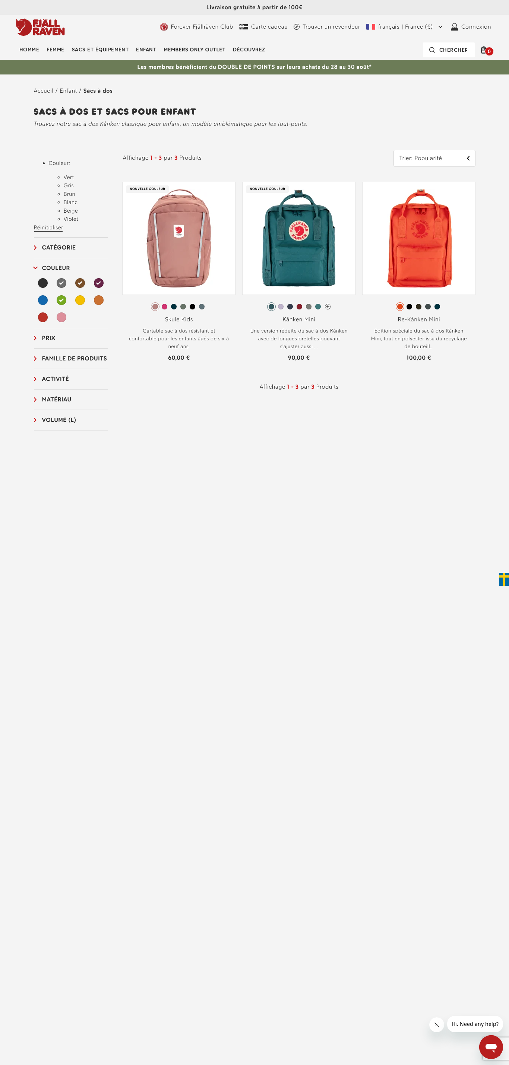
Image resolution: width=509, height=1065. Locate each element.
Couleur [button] (56, 267)
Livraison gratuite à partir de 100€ (254, 7)
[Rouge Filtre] (43, 317)
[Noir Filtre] (43, 283)
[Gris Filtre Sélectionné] (61, 283)
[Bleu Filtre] (43, 300)
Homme (29, 50)
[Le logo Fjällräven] (40, 27)
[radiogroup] (178, 306)
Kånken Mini (299, 319)
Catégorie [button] (59, 247)
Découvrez (249, 50)
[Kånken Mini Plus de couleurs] (328, 306)
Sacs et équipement (100, 50)
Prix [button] (49, 337)
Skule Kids (179, 319)
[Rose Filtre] (61, 317)
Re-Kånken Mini (419, 319)
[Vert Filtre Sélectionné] (61, 300)
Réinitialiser (48, 227)
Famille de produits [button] (74, 358)
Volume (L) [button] (59, 419)
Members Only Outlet (194, 50)
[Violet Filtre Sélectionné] (98, 283)
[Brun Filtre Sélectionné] (80, 283)
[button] (485, 50)
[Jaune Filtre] (80, 300)
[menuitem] (29, 49)
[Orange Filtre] (98, 300)
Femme (55, 50)
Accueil (44, 90)
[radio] (155, 306)
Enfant (146, 50)
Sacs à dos (98, 90)
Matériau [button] (57, 399)
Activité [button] (55, 378)
